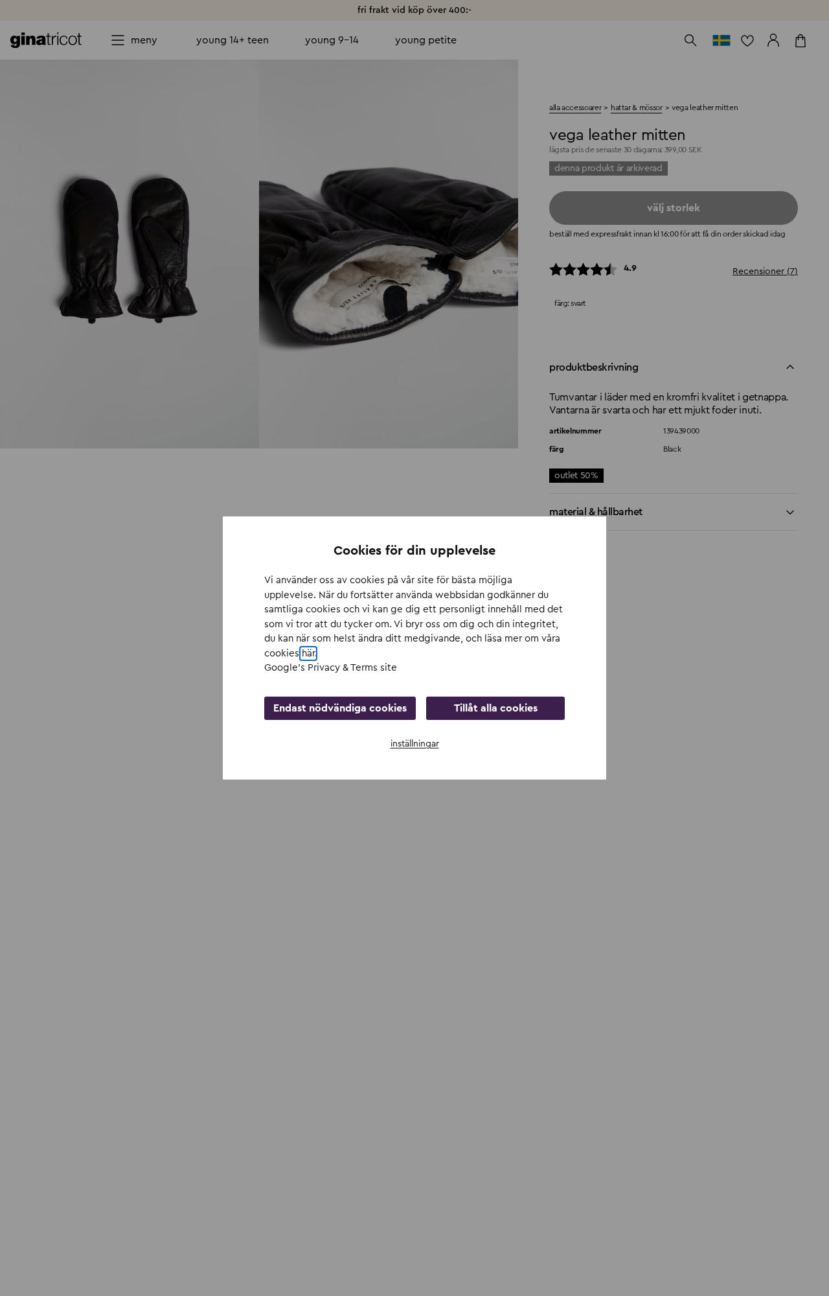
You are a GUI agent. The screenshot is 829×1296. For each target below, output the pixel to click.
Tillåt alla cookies (496, 708)
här (308, 653)
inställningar (415, 743)
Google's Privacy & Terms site (330, 668)
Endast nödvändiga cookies (340, 708)
